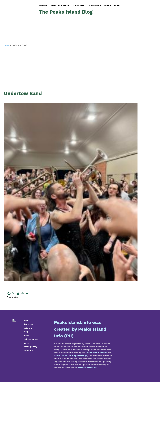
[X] (14, 293)
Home (7, 45)
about (27, 320)
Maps (107, 5)
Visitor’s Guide (60, 5)
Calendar (95, 5)
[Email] (27, 293)
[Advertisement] (70, 65)
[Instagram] (18, 293)
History (27, 343)
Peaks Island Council (96, 352)
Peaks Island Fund (63, 355)
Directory (79, 5)
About (43, 5)
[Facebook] (9, 293)
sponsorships (80, 355)
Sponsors (28, 350)
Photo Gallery (30, 346)
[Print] (22, 293)
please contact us (87, 367)
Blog (117, 5)
